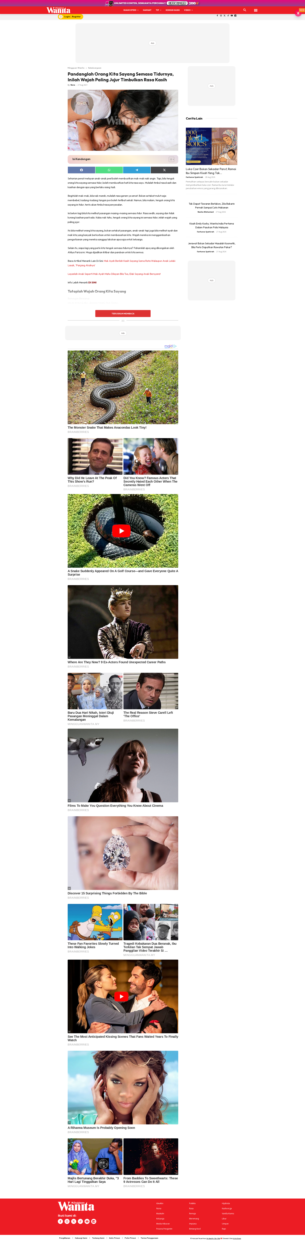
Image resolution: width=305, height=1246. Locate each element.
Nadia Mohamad (206, 212)
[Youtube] (232, 16)
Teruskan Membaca (123, 313)
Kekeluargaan (94, 68)
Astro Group (237, 1238)
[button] (245, 10)
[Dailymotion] (235, 16)
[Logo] (58, 10)
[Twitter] (224, 16)
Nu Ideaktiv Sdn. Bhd (213, 1238)
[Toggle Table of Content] (169, 159)
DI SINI (92, 282)
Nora (73, 85)
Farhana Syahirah (194, 177)
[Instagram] (221, 16)
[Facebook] (217, 16)
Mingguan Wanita (76, 68)
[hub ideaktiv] (256, 8)
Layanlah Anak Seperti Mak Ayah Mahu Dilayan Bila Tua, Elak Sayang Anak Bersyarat (114, 273)
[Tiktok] (228, 16)
